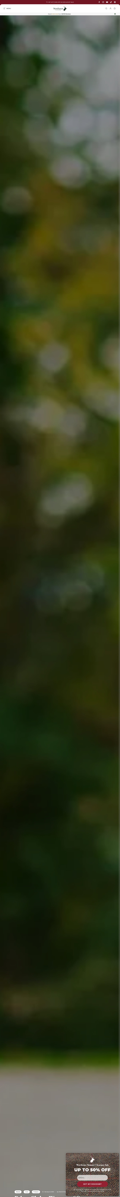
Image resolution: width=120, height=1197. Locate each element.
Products (35, 1191)
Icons (26, 1191)
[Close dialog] (117, 1155)
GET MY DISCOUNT (92, 1184)
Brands (18, 1191)
